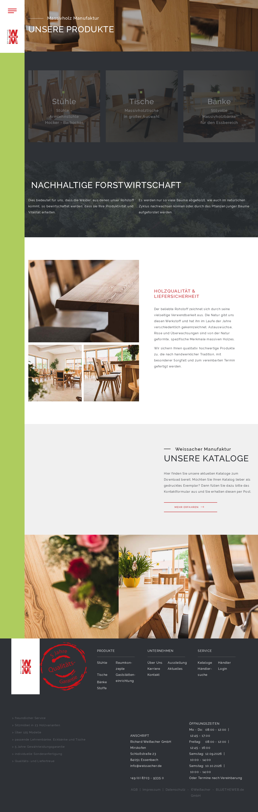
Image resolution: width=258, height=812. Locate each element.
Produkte (106, 651)
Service (205, 651)
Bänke (102, 682)
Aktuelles (175, 669)
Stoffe (102, 688)
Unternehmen (161, 651)
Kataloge (205, 663)
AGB (134, 789)
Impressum (152, 789)
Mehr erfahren (187, 507)
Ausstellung (177, 663)
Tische (102, 675)
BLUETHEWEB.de (230, 789)
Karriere (154, 669)
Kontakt (154, 675)
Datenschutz (176, 789)
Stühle (102, 663)
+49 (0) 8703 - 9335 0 (147, 778)
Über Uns (155, 663)
